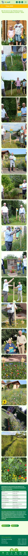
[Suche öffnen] (22, 2)
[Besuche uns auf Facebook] (12, 550)
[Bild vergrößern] (14, 32)
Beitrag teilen (15, 525)
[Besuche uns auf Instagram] (16, 550)
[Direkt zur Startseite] (5, 2)
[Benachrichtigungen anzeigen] (17, 2)
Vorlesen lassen (6, 525)
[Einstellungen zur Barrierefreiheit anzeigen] (19, 2)
